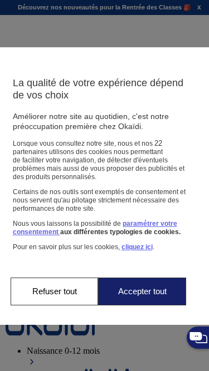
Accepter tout (142, 291)
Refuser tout (54, 291)
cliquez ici (137, 247)
